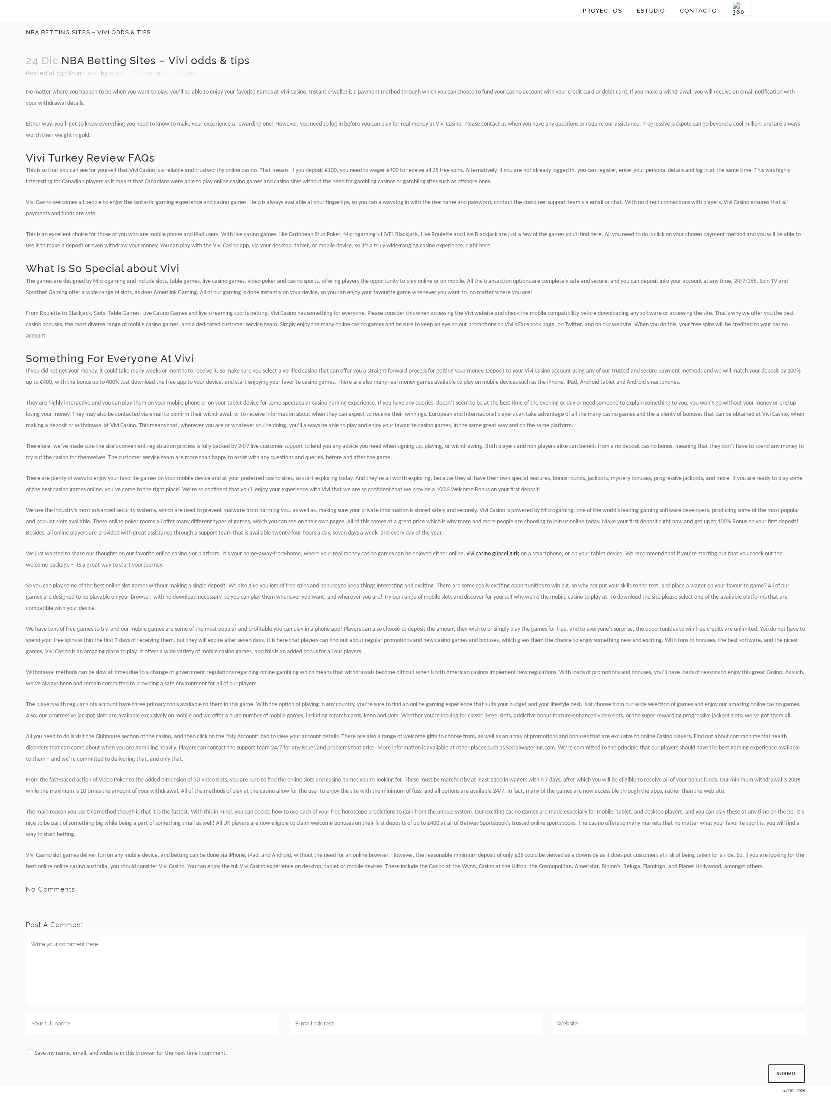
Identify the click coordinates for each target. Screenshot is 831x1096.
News (91, 73)
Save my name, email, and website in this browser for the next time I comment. (131, 1053)
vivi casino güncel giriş (493, 554)
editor (118, 73)
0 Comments (150, 73)
